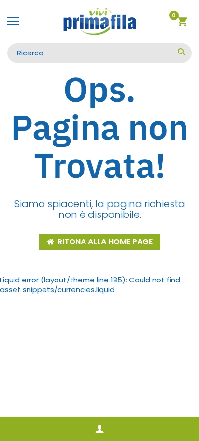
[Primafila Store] (99, 21)
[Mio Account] (99, 429)
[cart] (182, 23)
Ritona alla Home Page (105, 241)
